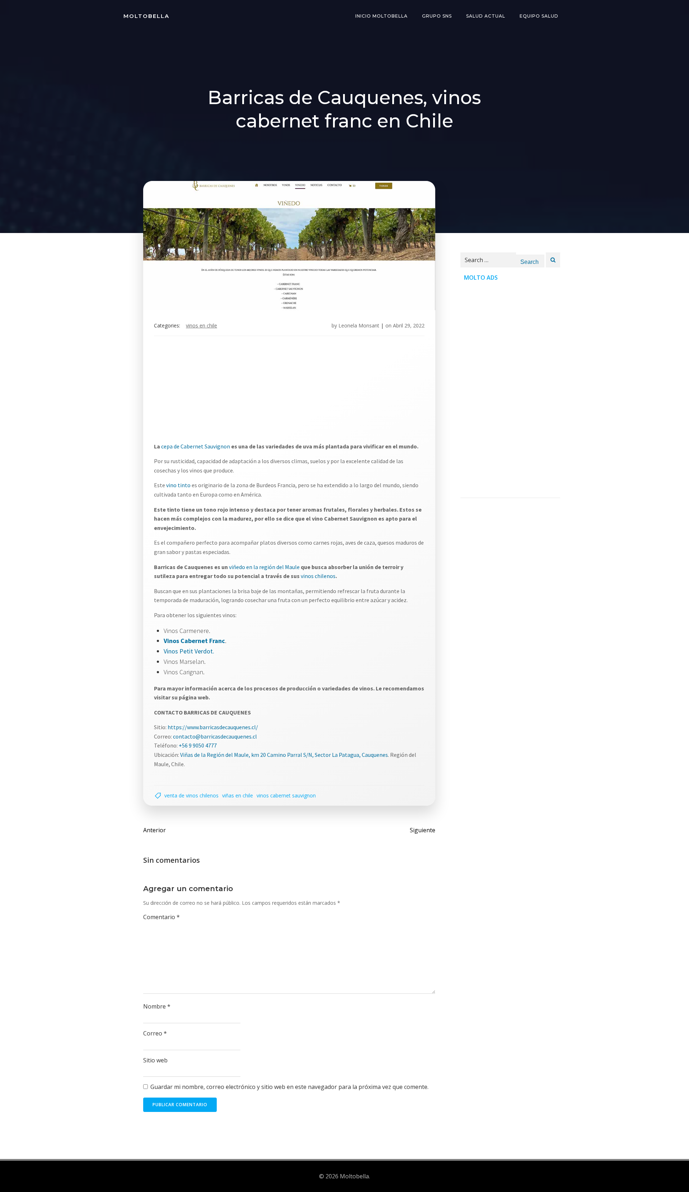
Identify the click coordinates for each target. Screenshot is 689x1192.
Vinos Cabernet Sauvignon (286, 795)
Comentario (161, 917)
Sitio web (155, 1060)
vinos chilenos (318, 575)
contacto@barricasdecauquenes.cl (215, 736)
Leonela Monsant (358, 325)
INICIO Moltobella (381, 16)
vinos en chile (201, 325)
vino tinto (178, 485)
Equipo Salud (539, 16)
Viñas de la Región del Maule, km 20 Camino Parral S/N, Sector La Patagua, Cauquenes (284, 754)
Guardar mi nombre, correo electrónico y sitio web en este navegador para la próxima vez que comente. (289, 1087)
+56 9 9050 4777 (198, 745)
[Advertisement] (344, 391)
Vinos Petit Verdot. (189, 651)
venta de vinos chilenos (191, 795)
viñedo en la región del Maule (265, 567)
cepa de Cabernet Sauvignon (196, 446)
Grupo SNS (437, 16)
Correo (155, 1033)
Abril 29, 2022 (409, 325)
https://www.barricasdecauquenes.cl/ (213, 727)
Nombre (156, 1006)
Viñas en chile (237, 795)
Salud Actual (485, 16)
